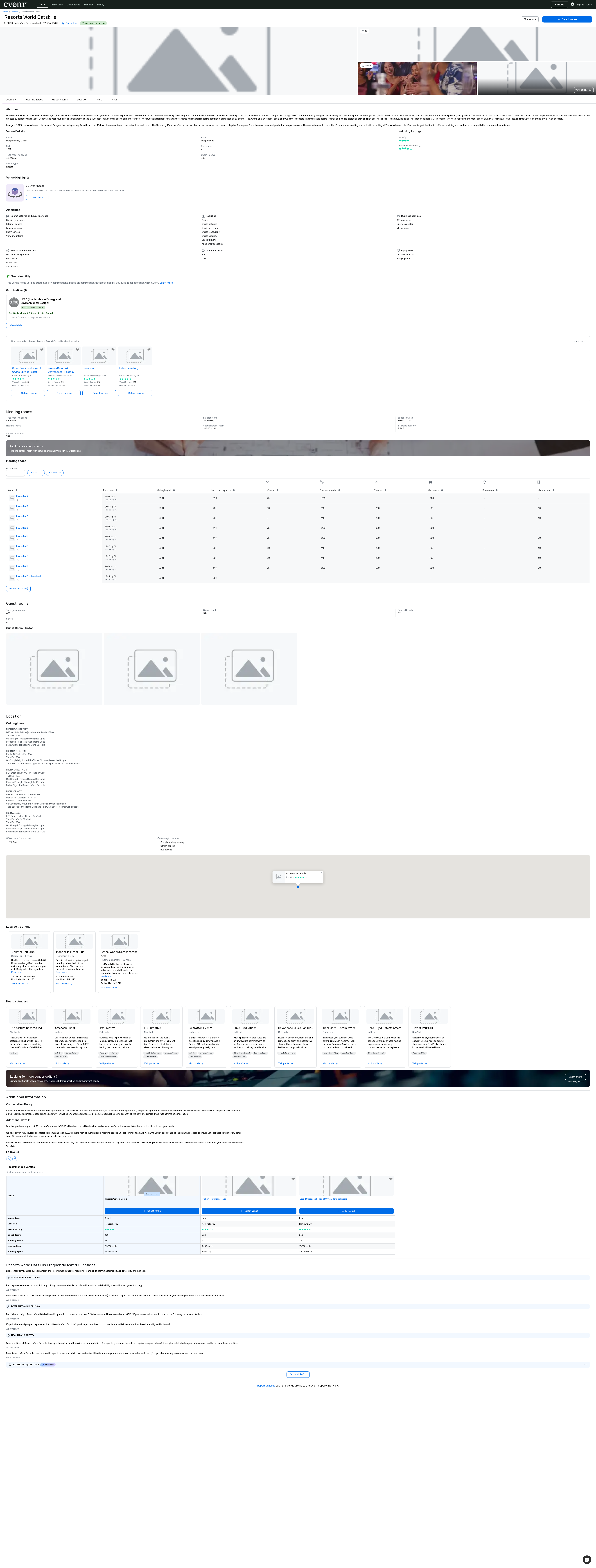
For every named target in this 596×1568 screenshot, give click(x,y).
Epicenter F (22, 546)
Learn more (166, 282)
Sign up (580, 4)
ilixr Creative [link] (107, 1028)
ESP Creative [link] (152, 1028)
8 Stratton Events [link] (200, 1028)
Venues (43, 4)
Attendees (11, 468)
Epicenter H (22, 566)
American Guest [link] (65, 1028)
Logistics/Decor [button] (171, 1053)
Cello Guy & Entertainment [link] (385, 1028)
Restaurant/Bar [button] (419, 1053)
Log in (589, 4)
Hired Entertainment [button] (108, 1057)
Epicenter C (22, 516)
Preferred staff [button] (60, 1057)
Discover (88, 4)
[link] (27, 1016)
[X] (8, 1158)
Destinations (73, 4)
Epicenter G (22, 556)
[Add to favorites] (42, 349)
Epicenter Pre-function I (28, 576)
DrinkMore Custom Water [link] (339, 1028)
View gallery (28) (583, 90)
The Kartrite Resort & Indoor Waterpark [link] (27, 1028)
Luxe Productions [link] (245, 1028)
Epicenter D (22, 528)
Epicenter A (22, 496)
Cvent (5, 12)
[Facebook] (14, 1158)
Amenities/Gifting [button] (331, 1053)
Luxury (100, 4)
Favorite (531, 19)
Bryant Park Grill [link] (422, 1028)
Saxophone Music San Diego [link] (295, 1028)
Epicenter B (22, 506)
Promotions (57, 4)
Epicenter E (22, 536)
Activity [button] (14, 1053)
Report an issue (266, 1385)
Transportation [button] (71, 1053)
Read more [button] (16, 972)
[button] (178, 61)
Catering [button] (113, 1053)
